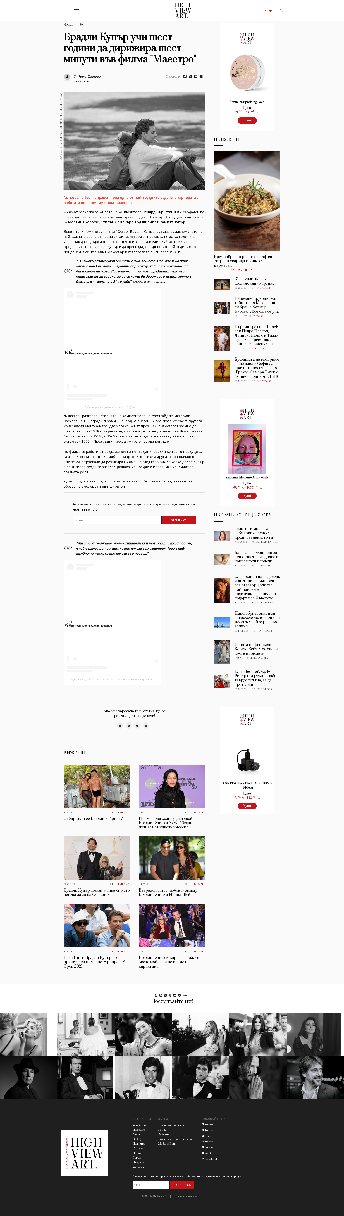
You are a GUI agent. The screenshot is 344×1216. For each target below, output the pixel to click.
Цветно (68, 812)
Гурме (218, 270)
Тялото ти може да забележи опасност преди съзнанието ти (254, 533)
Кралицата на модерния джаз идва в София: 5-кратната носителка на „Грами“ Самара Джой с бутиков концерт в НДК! (257, 368)
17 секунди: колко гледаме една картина (255, 281)
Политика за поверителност (176, 1139)
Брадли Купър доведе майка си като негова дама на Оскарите (97, 892)
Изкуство (70, 884)
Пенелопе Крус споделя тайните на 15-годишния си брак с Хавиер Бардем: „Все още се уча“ (257, 305)
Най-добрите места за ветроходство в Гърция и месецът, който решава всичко (257, 620)
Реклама (163, 1134)
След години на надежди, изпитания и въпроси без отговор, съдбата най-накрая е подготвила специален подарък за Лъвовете (257, 587)
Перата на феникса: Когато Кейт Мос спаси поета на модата (256, 649)
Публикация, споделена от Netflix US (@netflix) (112, 407)
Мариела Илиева (241, 270)
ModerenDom (167, 1144)
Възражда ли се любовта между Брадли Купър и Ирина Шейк (168, 892)
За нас (162, 1130)
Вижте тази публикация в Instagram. (90, 353)
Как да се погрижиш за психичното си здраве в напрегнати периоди (256, 557)
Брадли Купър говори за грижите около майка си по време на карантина (169, 962)
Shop (268, 10)
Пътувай (138, 1162)
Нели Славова (90, 76)
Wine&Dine (140, 1125)
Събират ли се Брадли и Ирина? (93, 818)
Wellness (241, 542)
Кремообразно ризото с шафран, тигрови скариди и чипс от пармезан (244, 261)
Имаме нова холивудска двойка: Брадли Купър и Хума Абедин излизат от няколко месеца (168, 823)
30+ (81, 25)
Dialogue (138, 1139)
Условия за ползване (171, 1125)
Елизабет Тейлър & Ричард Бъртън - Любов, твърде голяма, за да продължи (257, 678)
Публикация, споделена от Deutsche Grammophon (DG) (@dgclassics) (112, 679)
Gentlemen (242, 631)
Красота (240, 349)
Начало (68, 25)
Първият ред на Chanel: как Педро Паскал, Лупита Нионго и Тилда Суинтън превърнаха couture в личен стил (256, 335)
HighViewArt (122, 812)
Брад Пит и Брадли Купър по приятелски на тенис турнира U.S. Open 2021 (95, 962)
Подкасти (139, 1130)
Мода (238, 658)
